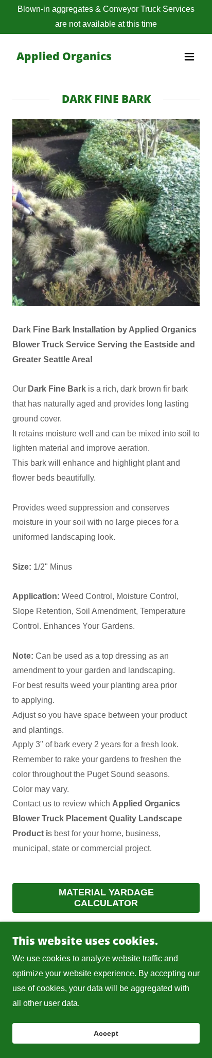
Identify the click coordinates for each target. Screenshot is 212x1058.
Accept (106, 1033)
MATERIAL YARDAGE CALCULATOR (106, 897)
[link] (64, 57)
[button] (189, 56)
